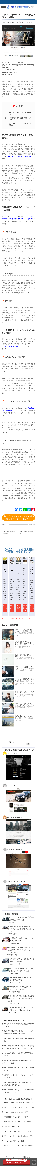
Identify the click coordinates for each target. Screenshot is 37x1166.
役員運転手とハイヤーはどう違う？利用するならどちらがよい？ (24, 693)
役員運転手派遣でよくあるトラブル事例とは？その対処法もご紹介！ (18, 1091)
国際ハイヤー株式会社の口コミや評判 (15, 1112)
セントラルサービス (14, 817)
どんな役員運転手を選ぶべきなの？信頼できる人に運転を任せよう (24, 643)
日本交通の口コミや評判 (10, 1126)
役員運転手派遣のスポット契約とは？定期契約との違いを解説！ (24, 656)
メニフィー (11, 785)
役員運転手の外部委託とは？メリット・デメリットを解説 (18, 1076)
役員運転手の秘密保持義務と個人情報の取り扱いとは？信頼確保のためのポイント (18, 1084)
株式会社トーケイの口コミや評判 (24, 716)
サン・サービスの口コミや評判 (13, 1141)
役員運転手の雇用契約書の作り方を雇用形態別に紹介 (18, 1040)
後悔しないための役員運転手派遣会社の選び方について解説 (18, 1025)
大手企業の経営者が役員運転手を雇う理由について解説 (18, 1054)
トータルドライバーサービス (18, 881)
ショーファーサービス (15, 849)
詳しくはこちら (5, 608)
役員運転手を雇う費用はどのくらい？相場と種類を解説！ (24, 630)
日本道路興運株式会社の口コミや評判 (15, 1117)
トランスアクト (13, 753)
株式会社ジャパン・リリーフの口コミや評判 (17, 1146)
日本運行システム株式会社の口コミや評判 (16, 1131)
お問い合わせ (27, 1157)
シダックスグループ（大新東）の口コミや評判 (18, 1107)
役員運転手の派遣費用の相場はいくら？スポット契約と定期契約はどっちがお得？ (18, 1032)
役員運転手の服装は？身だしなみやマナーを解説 (24, 667)
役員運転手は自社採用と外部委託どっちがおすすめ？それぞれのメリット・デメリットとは (18, 1047)
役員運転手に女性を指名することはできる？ (24, 704)
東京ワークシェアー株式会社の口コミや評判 (17, 1136)
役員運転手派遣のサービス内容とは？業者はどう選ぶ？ (18, 1069)
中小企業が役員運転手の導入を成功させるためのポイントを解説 (24, 680)
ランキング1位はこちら (16, 1161)
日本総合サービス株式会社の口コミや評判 (16, 1122)
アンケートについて (11, 1157)
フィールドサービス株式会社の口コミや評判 (17, 1102)
